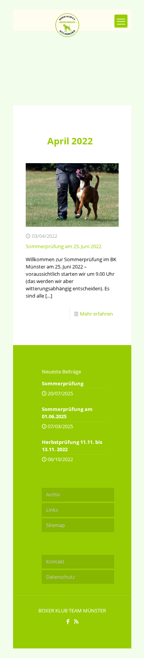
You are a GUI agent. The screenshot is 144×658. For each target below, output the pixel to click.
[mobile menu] (120, 21)
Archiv (53, 494)
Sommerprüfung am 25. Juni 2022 (63, 246)
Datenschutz (60, 576)
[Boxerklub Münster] (67, 19)
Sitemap (55, 525)
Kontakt (55, 561)
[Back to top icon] (120, 638)
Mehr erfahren (96, 313)
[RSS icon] (76, 621)
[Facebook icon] (68, 621)
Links (52, 509)
